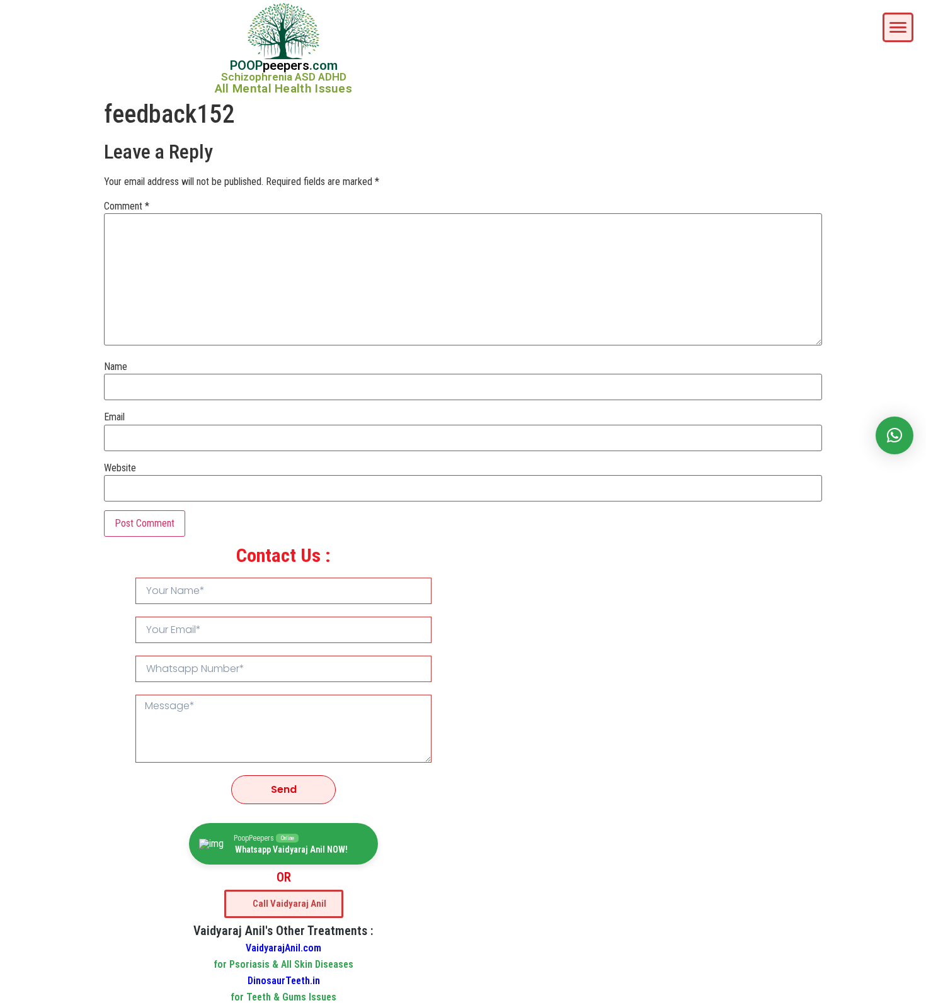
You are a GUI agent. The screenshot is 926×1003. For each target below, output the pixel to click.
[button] (894, 435)
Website (120, 468)
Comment (126, 206)
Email (114, 417)
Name (115, 367)
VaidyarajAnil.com (283, 948)
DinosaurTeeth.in (284, 981)
